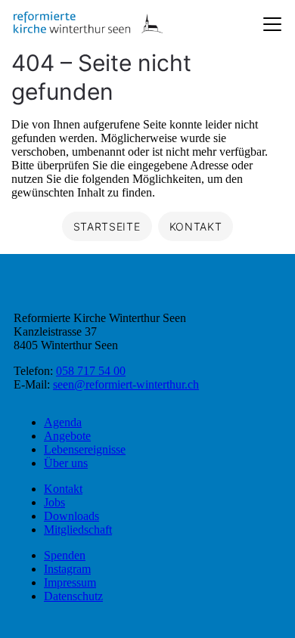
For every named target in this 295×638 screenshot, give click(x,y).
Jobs (54, 502)
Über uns (66, 463)
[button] (257, 600)
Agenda (63, 422)
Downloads (71, 515)
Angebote (67, 435)
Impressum (70, 582)
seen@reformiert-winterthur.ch (126, 384)
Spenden (64, 555)
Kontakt (63, 488)
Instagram (67, 568)
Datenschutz (73, 596)
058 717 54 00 (91, 370)
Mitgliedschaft (78, 529)
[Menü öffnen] (272, 24)
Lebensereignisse (85, 449)
